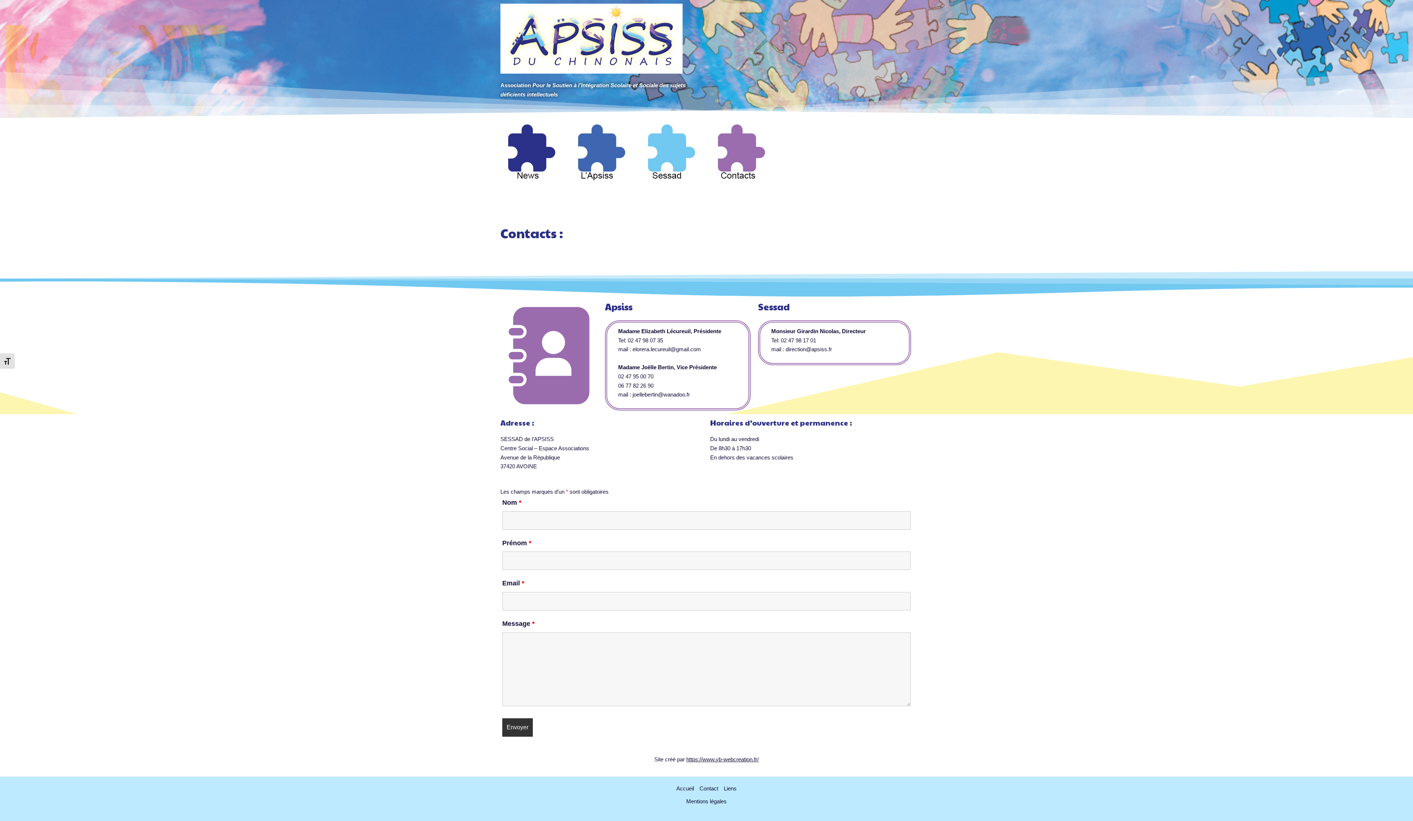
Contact (709, 788)
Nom (511, 502)
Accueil (685, 788)
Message (518, 623)
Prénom (516, 543)
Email (513, 583)
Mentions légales (706, 801)
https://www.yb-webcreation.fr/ (722, 759)
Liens (730, 788)
